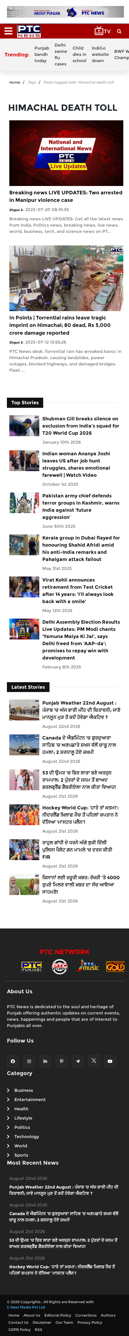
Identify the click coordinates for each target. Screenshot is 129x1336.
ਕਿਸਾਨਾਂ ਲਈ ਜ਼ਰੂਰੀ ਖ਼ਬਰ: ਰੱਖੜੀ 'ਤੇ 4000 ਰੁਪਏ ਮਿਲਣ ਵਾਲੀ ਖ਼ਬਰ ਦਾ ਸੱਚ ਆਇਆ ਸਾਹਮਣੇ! (81, 885)
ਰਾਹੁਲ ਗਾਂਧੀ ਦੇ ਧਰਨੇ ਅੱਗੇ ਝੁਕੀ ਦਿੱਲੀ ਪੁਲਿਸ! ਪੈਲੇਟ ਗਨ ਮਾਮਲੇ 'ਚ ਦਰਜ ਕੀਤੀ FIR (77, 850)
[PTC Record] (60, 966)
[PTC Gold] (116, 966)
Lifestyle (23, 1118)
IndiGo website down (100, 54)
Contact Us (18, 1322)
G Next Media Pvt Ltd (26, 1307)
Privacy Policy (89, 1322)
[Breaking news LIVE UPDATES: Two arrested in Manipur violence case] (66, 153)
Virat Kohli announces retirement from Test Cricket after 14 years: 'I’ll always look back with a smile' (78, 590)
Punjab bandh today (41, 54)
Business (23, 1090)
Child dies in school (79, 54)
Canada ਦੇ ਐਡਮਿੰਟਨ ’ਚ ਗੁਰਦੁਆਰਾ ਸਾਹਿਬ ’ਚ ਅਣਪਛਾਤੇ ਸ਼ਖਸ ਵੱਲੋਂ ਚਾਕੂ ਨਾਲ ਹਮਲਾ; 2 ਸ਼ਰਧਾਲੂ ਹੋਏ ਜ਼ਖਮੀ (79, 745)
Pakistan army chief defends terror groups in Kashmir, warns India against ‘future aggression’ (80, 506)
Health (21, 1108)
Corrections (86, 1315)
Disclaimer (42, 1322)
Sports (21, 1155)
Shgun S (16, 210)
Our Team (64, 1322)
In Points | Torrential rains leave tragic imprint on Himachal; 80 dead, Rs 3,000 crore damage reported (60, 325)
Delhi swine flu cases (61, 54)
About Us (31, 1315)
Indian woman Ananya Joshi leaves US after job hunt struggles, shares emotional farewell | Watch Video (76, 464)
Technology (26, 1136)
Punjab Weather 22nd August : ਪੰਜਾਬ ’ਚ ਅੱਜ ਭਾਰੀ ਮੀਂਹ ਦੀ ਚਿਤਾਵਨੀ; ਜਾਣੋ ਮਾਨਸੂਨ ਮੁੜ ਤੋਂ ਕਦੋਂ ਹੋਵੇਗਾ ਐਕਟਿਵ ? (81, 710)
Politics (22, 1127)
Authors (108, 1315)
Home (14, 82)
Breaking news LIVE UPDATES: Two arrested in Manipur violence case (65, 196)
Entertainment (30, 1099)
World (20, 1146)
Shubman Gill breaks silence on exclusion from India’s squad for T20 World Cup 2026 (80, 426)
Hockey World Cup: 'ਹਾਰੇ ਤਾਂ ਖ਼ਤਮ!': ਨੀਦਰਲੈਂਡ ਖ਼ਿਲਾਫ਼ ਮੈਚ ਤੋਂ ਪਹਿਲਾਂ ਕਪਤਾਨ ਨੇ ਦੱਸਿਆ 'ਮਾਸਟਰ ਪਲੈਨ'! (80, 815)
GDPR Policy (19, 1329)
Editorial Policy (57, 1315)
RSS (38, 1329)
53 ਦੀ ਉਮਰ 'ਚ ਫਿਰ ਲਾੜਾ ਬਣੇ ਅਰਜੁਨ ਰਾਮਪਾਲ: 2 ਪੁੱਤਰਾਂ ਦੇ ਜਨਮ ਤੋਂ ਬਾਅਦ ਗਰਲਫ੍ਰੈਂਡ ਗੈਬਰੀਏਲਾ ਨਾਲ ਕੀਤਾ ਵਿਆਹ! (79, 780)
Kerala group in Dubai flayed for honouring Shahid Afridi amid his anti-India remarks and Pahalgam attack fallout (81, 548)
